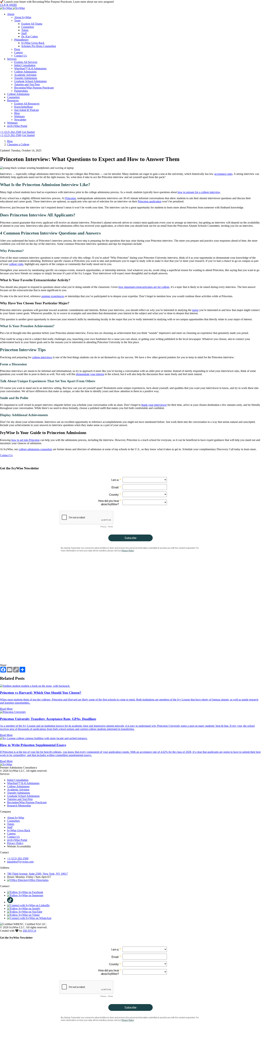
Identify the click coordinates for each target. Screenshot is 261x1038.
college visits (16, 264)
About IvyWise (22, 17)
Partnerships (21, 90)
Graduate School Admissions (30, 81)
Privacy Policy (15, 843)
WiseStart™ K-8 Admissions (30, 68)
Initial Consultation (25, 65)
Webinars (19, 116)
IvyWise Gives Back (32, 42)
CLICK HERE (8, 4)
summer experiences (52, 296)
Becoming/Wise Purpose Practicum (34, 87)
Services (12, 58)
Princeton (70, 198)
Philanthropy (21, 39)
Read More (6, 708)
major (195, 310)
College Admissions (25, 71)
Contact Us (20, 55)
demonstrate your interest (90, 374)
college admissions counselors (35, 449)
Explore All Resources (26, 103)
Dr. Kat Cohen (29, 36)
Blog (17, 113)
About (10, 14)
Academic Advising (25, 74)
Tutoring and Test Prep (27, 84)
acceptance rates (223, 173)
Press (17, 49)
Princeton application (149, 201)
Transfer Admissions (25, 78)
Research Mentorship (19, 805)
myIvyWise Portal (17, 125)
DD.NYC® (29, 930)
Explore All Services (25, 62)
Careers (18, 52)
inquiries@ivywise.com (20, 861)
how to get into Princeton (25, 440)
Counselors (27, 26)
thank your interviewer (154, 404)
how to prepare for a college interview (199, 192)
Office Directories (38, 880)
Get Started (28, 132)
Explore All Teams (31, 23)
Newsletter (20, 119)
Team (17, 20)
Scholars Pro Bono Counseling (38, 46)
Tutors (24, 30)
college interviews (42, 357)
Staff (24, 33)
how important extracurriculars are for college (143, 286)
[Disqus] (130, 618)
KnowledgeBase (23, 106)
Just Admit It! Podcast (26, 109)
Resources (13, 100)
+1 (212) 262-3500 (10, 132)
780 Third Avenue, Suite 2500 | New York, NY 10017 (37, 873)
